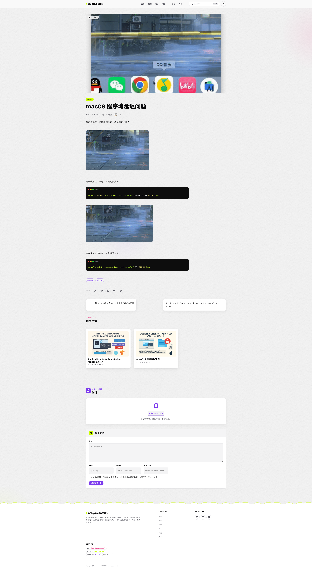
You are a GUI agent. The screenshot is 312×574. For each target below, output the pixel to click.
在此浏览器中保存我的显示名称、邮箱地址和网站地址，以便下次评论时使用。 (125, 477)
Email (119, 465)
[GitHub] (197, 517)
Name (92, 465)
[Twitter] (95, 290)
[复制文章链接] (120, 290)
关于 (160, 537)
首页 (160, 516)
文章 (160, 520)
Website (147, 465)
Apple (89, 99)
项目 (160, 525)
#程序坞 (99, 280)
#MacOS (90, 280)
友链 (160, 533)
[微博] (114, 290)
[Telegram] (208, 517)
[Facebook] (101, 290)
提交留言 (94, 483)
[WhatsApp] (108, 290)
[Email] (203, 517)
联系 (160, 529)
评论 (90, 441)
